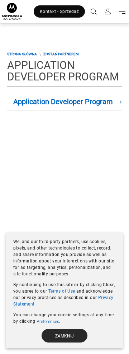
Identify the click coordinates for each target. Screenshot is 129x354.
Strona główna (22, 54)
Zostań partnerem (61, 54)
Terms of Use (61, 291)
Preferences (48, 321)
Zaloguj (106, 11)
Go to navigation (121, 11)
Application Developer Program (63, 101)
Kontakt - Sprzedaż (59, 11)
